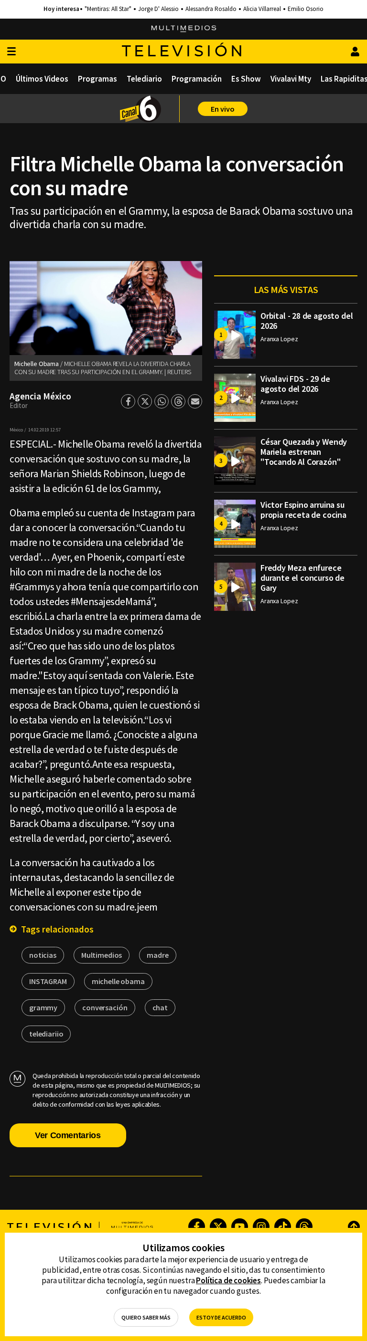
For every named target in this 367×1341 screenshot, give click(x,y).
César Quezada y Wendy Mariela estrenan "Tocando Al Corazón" (303, 451)
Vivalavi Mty (290, 78)
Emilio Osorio (306, 9)
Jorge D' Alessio (158, 9)
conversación (104, 1007)
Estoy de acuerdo (221, 1317)
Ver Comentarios (68, 1135)
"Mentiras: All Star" (108, 9)
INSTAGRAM (48, 981)
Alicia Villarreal (262, 9)
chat (160, 1007)
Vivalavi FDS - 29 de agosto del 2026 (295, 383)
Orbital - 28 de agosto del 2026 (306, 320)
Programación (197, 78)
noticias (42, 955)
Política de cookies (228, 1280)
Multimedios (101, 955)
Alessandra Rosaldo (211, 9)
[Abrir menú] (11, 52)
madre (157, 955)
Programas (97, 78)
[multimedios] (184, 29)
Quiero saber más (146, 1317)
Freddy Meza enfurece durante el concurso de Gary (302, 577)
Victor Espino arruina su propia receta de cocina (303, 509)
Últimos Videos (42, 78)
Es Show (246, 78)
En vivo (223, 109)
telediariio (46, 1033)
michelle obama (118, 981)
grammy (43, 1007)
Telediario (144, 78)
